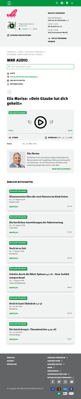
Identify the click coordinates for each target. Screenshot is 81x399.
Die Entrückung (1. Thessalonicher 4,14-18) (32, 329)
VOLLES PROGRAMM (59, 38)
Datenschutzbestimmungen (59, 377)
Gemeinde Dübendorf (56, 357)
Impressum (12, 364)
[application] (40, 133)
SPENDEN (51, 41)
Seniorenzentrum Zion (57, 374)
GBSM (50, 367)
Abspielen (13, 206)
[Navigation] (72, 3)
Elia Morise (33, 153)
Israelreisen (53, 371)
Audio (20, 52)
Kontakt (10, 361)
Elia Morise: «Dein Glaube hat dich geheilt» (25, 54)
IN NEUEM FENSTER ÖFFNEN (20, 35)
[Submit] (9, 66)
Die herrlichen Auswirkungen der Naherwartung (36, 222)
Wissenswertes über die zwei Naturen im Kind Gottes (38, 196)
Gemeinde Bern (53, 361)
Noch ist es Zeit (17, 248)
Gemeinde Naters (54, 364)
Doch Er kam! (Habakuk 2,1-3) (25, 303)
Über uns (11, 357)
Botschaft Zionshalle (34, 52)
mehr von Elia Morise (61, 169)
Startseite (11, 52)
